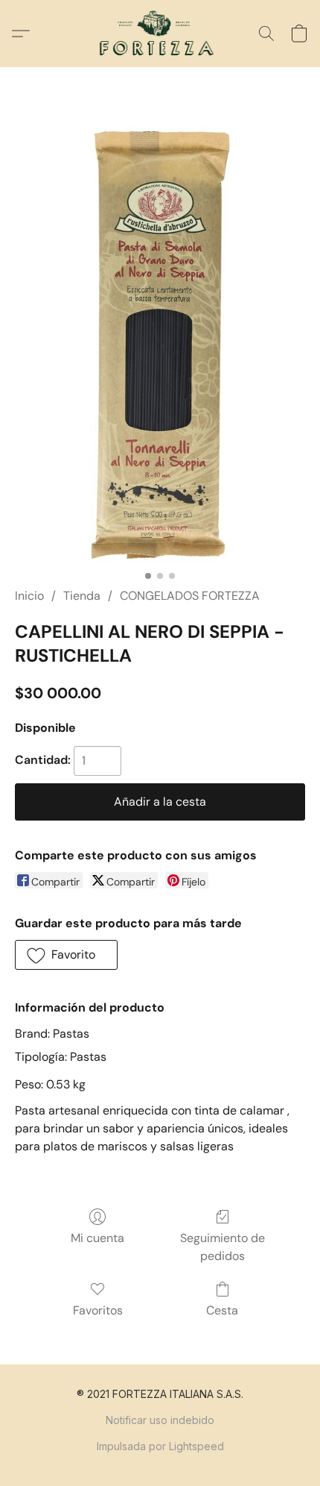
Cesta (222, 1310)
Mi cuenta (97, 1238)
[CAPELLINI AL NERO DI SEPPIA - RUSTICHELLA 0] (159, 345)
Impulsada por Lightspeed (160, 1446)
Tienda (81, 596)
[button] (160, 33)
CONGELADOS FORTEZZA (190, 596)
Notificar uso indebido (160, 1420)
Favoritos (98, 1310)
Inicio (29, 596)
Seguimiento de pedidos (222, 1247)
